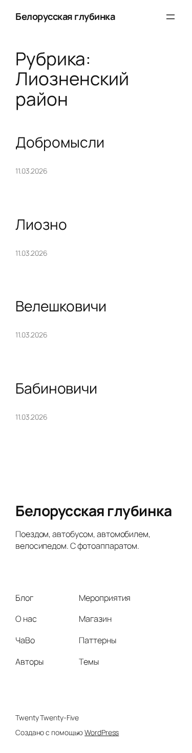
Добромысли (59, 142)
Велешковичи (60, 306)
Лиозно (41, 224)
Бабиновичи (56, 388)
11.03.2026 (31, 171)
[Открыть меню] (170, 17)
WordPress (101, 732)
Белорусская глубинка (65, 16)
